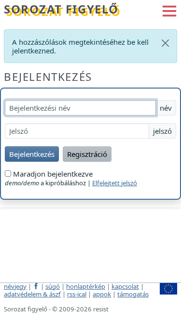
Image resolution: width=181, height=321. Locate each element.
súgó (52, 286)
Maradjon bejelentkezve (52, 173)
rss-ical (76, 294)
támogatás (133, 294)
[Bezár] (165, 43)
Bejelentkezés (48, 76)
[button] (169, 10)
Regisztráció (87, 154)
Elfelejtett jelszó (114, 183)
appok (102, 294)
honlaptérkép (85, 286)
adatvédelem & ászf (32, 294)
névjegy (15, 286)
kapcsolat (125, 286)
